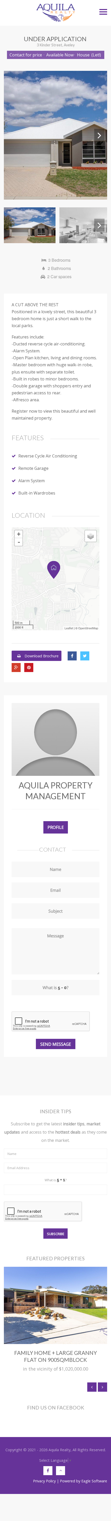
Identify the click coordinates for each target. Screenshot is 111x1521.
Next (99, 135)
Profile (55, 827)
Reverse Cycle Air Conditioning (47, 456)
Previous (11, 135)
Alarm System (31, 480)
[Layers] (90, 536)
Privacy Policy (44, 1480)
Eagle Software (94, 1480)
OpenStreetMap (88, 628)
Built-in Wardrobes (36, 493)
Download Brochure (41, 655)
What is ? (56, 1180)
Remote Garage (33, 468)
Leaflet (69, 628)
